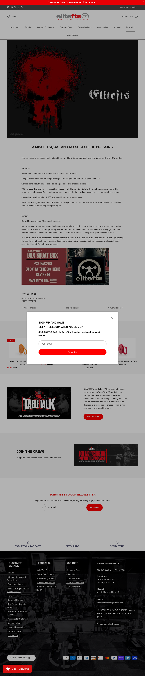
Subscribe (72, 352)
